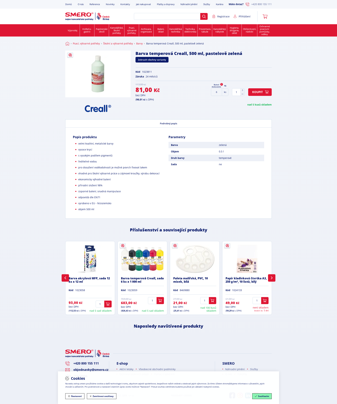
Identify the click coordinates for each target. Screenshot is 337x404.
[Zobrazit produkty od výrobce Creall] (98, 108)
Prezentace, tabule (205, 30)
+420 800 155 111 (261, 4)
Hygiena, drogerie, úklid (234, 30)
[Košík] (266, 16)
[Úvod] (67, 43)
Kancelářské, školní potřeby (116, 30)
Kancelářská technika (175, 30)
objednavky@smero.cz (90, 369)
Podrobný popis (168, 123)
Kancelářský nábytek (219, 30)
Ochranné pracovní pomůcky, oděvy (264, 30)
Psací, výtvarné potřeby (131, 30)
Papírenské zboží (101, 30)
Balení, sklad (160, 30)
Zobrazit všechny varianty (152, 59)
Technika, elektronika (190, 30)
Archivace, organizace (146, 30)
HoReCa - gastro (87, 30)
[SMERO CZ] (87, 16)
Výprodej (72, 30)
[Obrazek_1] (98, 74)
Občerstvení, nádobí (249, 30)
